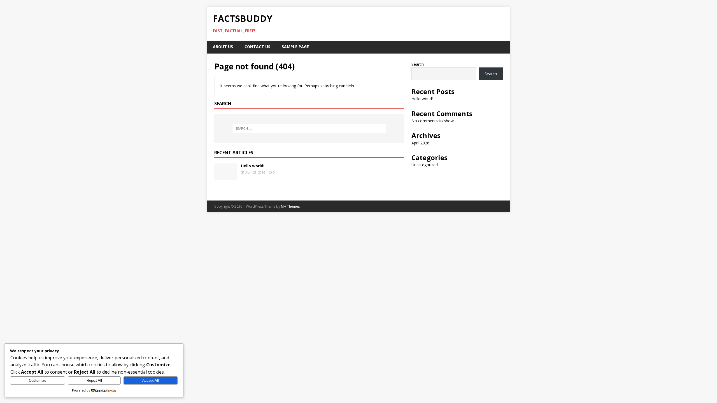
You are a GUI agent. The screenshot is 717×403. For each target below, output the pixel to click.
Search (417, 64)
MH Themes (290, 206)
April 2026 (420, 143)
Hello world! (252, 165)
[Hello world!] (225, 177)
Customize (37, 380)
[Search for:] (309, 128)
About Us (223, 46)
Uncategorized (424, 164)
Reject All (94, 380)
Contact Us (257, 46)
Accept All (150, 380)
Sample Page (295, 46)
